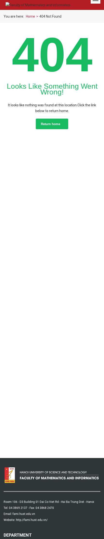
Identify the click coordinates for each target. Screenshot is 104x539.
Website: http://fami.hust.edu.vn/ (26, 520)
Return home (50, 124)
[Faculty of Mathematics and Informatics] (38, 5)
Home (30, 16)
